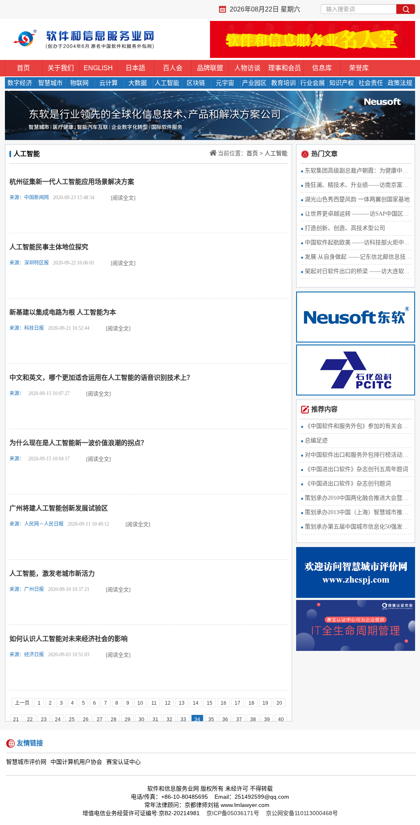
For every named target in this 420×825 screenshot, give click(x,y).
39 (267, 719)
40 (281, 719)
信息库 (322, 67)
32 (169, 719)
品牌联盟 (210, 67)
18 (251, 703)
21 (16, 719)
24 (58, 719)
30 (141, 719)
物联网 (79, 82)
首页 (23, 67)
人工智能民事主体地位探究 (48, 247)
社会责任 (370, 82)
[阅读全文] (123, 198)
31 (155, 719)
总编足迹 (316, 440)
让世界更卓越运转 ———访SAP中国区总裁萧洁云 (358, 214)
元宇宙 (225, 82)
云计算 (108, 82)
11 (154, 703)
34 (197, 719)
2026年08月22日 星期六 (265, 9)
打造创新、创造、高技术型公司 (345, 228)
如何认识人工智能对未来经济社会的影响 (68, 638)
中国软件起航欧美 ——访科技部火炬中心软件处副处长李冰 (358, 242)
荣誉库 (359, 67)
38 (253, 719)
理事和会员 (284, 67)
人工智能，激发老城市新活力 (52, 573)
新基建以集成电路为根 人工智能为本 (62, 312)
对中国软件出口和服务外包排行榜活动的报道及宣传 (358, 455)
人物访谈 (247, 67)
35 (211, 719)
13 (182, 703)
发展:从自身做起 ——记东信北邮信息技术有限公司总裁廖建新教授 (358, 257)
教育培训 (283, 82)
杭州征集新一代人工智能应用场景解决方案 (71, 181)
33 (183, 719)
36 (225, 719)
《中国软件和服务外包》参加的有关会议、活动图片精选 (358, 426)
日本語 (135, 67)
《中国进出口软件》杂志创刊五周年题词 (356, 469)
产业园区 (254, 82)
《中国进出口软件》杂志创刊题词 (348, 483)
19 (265, 703)
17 (237, 703)
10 (140, 703)
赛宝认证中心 (123, 762)
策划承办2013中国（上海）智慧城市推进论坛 (358, 512)
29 (127, 719)
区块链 (196, 82)
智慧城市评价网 (26, 762)
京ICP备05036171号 (232, 813)
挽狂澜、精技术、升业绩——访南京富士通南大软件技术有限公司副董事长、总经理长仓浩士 (358, 185)
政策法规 (400, 82)
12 (168, 703)
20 (279, 703)
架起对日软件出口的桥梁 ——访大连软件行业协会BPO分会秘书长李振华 (358, 271)
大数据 (137, 82)
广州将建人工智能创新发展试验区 (58, 508)
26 (86, 719)
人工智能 (167, 82)
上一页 (22, 703)
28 (113, 719)
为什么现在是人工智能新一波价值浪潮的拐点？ (78, 442)
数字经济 (19, 82)
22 (30, 719)
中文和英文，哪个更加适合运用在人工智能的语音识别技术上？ (101, 377)
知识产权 (341, 82)
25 (72, 719)
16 (223, 703)
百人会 (173, 67)
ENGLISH (98, 67)
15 (209, 703)
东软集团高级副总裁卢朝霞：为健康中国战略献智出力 (358, 171)
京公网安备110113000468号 (302, 813)
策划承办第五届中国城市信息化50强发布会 (358, 527)
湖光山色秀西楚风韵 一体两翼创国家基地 (357, 199)
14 (196, 703)
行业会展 (312, 82)
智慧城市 (50, 82)
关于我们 (61, 67)
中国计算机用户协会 (76, 762)
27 (100, 719)
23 (44, 719)
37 (239, 719)
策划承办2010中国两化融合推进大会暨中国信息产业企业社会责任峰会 (358, 498)
